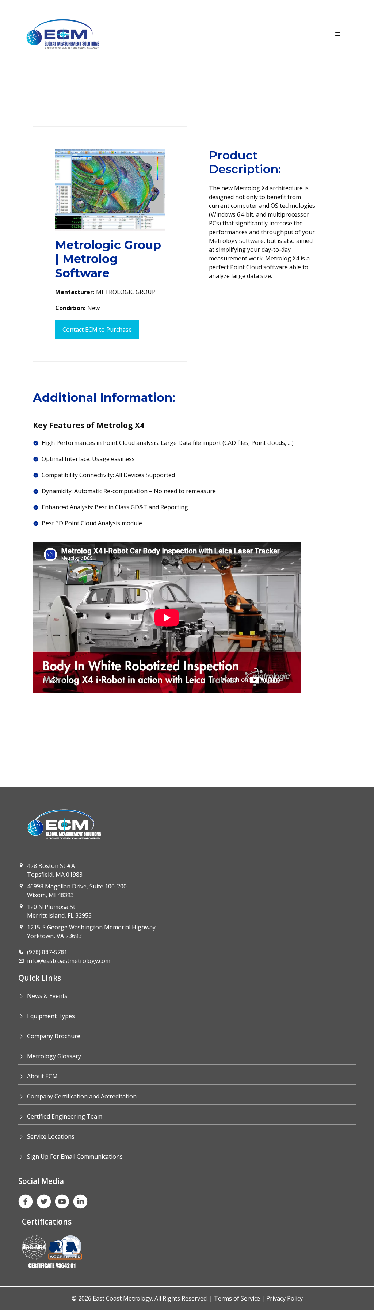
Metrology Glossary (54, 1056)
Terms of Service (237, 1298)
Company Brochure (53, 1036)
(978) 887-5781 (47, 952)
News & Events (47, 996)
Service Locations (51, 1136)
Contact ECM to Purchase (97, 329)
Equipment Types (51, 1016)
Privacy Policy (284, 1298)
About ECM (42, 1076)
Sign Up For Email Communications (75, 1157)
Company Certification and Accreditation (82, 1096)
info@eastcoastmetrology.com (68, 961)
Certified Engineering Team (64, 1116)
